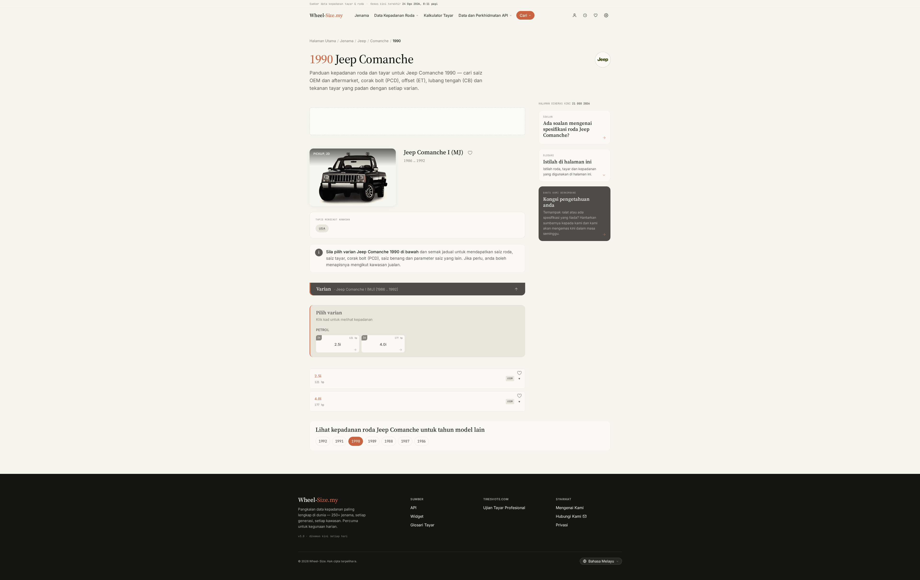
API (413, 507)
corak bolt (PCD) (380, 80)
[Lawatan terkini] (585, 15)
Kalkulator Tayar (438, 15)
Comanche (379, 41)
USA (322, 228)
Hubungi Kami (568, 516)
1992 (323, 441)
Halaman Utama (323, 41)
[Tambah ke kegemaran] (470, 153)
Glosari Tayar (422, 525)
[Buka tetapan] (606, 15)
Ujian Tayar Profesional (504, 507)
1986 (421, 441)
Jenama (362, 15)
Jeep (361, 41)
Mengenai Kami (570, 507)
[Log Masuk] (574, 15)
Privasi (562, 525)
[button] (417, 289)
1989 (372, 441)
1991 (339, 441)
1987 (405, 441)
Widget (416, 516)
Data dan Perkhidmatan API (483, 15)
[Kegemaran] (595, 15)
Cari (523, 15)
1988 (389, 441)
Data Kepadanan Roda (394, 15)
